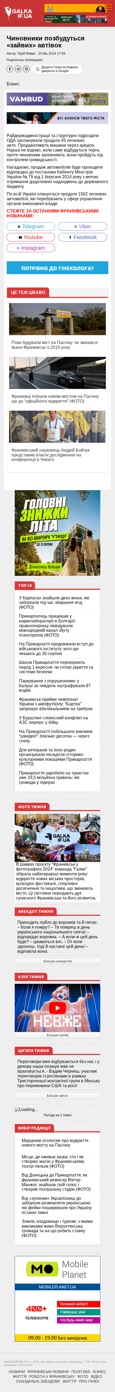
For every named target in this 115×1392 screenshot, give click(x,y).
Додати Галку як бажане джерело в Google (59, 69)
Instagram (32, 248)
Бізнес (13, 84)
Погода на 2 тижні (57, 1115)
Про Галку (89, 1381)
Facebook (84, 237)
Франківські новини (48, 1372)
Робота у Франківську (52, 1376)
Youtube (32, 237)
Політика (80, 1372)
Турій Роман (26, 53)
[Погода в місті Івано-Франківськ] (57, 1109)
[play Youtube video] (57, 1008)
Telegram (32, 226)
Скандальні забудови (38, 1381)
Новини (17, 1372)
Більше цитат (57, 1096)
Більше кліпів (57, 1035)
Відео (96, 1376)
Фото (82, 1376)
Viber (84, 226)
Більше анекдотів (58, 961)
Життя (19, 1376)
